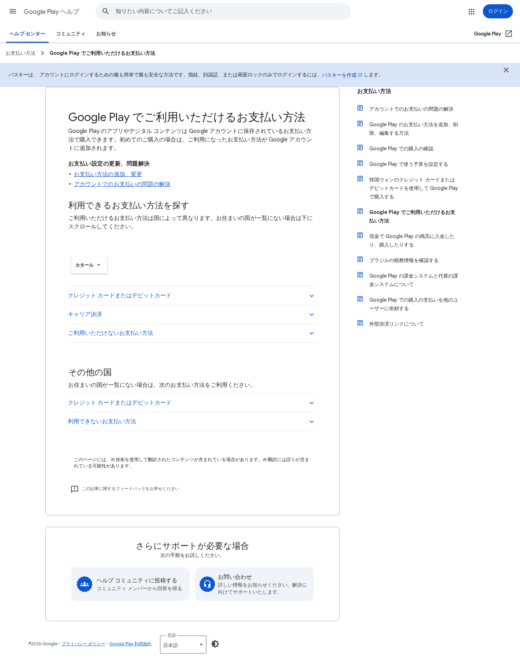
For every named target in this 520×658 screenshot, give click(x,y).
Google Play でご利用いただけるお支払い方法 (412, 216)
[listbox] (89, 265)
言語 (171, 635)
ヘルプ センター (27, 34)
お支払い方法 (374, 91)
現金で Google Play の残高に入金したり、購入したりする (412, 240)
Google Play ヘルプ (51, 12)
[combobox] (233, 11)
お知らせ (106, 34)
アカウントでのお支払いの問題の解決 (122, 184)
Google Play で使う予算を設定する (408, 164)
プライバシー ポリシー (83, 643)
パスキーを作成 (339, 75)
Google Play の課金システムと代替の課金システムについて (413, 280)
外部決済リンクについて (396, 324)
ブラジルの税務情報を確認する (404, 260)
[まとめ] (506, 71)
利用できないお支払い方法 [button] (102, 421)
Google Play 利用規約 (130, 643)
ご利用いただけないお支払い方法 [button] (110, 333)
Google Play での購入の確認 (401, 148)
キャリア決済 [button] (85, 314)
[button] (12, 11)
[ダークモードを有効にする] (215, 643)
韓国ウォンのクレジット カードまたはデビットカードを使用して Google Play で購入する (413, 188)
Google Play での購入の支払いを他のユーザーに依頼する (413, 304)
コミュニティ (71, 34)
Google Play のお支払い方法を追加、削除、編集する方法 (413, 128)
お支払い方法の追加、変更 (108, 174)
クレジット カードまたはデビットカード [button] (120, 295)
